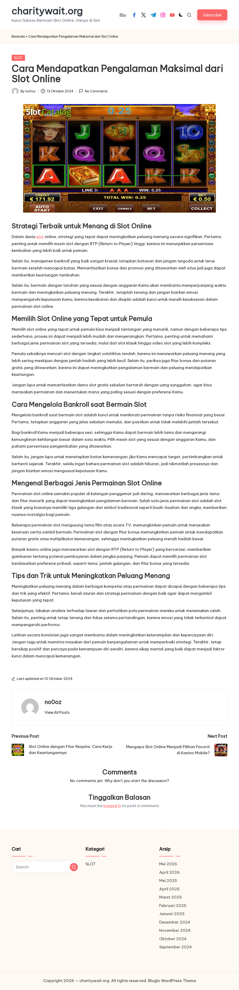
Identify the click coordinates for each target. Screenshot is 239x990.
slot (40, 236)
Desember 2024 (174, 922)
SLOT (18, 58)
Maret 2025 (170, 897)
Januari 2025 (172, 913)
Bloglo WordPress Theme (172, 980)
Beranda (18, 36)
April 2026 (169, 872)
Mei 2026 (168, 864)
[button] (212, 14)
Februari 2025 (172, 905)
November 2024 (175, 930)
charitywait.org (47, 11)
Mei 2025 (168, 880)
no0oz (53, 701)
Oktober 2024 (173, 938)
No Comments (96, 91)
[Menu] (122, 15)
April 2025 (169, 889)
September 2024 (175, 947)
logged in (112, 805)
